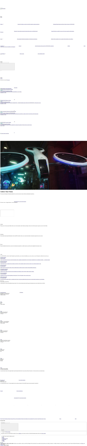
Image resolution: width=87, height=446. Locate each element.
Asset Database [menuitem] (2, 53)
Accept (7, 445)
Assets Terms (4, 439)
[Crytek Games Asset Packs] (4, 133)
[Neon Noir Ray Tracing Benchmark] (5, 88)
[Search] (23, 61)
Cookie (1, 444)
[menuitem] (2, 8)
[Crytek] (1, 442)
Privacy (3, 437)
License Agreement (5, 438)
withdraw (20, 433)
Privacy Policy (8, 431)
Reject (5, 445)
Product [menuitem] (1, 24)
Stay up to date (2, 420)
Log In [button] (1, 78)
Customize (1, 445)
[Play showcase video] (7, 209)
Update (1, 90)
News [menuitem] (1, 17)
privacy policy (44, 433)
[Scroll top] (7, 411)
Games (1, 101)
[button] (7, 66)
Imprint (3, 440)
